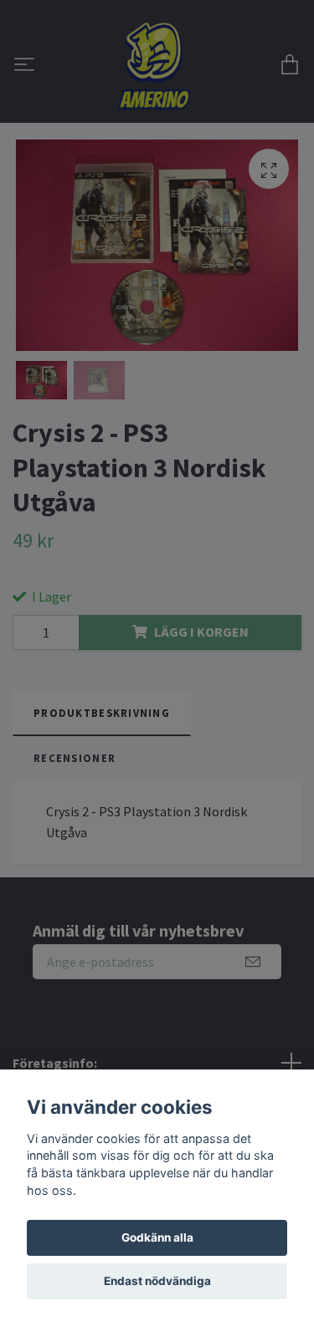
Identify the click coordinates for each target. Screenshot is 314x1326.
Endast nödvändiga (157, 1281)
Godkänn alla (157, 1237)
